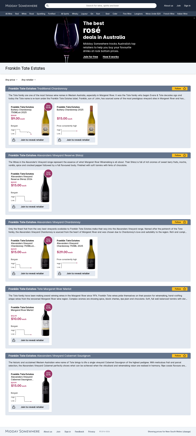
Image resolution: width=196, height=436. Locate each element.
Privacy (91, 431)
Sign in (187, 5)
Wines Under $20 (153, 14)
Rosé (31, 14)
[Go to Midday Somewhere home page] (21, 5)
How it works (111, 56)
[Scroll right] (187, 124)
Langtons (138, 14)
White (24, 14)
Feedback (79, 431)
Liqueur (84, 14)
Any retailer (27, 79)
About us (168, 5)
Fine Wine (127, 14)
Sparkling (41, 14)
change (186, 431)
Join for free (90, 56)
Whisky (75, 14)
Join (179, 5)
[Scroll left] (8, 124)
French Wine (169, 14)
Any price (10, 79)
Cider (115, 14)
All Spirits (65, 14)
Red (17, 14)
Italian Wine (182, 14)
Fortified (51, 14)
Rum (98, 14)
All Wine (8, 14)
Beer (108, 14)
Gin (92, 14)
